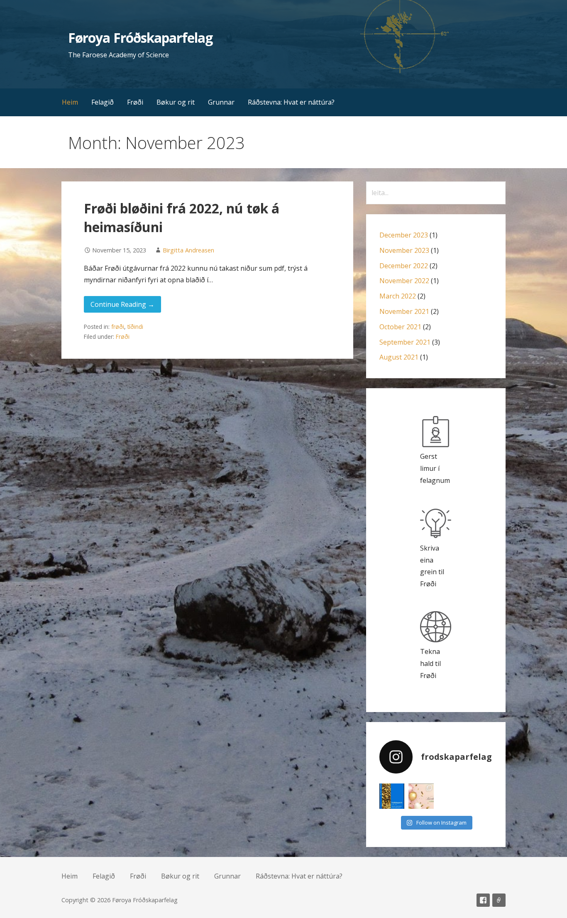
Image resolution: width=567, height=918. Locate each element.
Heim (70, 102)
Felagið (102, 102)
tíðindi (135, 326)
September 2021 (404, 342)
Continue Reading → (122, 304)
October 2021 (400, 326)
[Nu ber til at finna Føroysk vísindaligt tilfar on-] (392, 796)
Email (499, 900)
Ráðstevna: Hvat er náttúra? (291, 102)
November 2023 (404, 250)
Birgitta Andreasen (188, 250)
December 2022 (403, 265)
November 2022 (404, 280)
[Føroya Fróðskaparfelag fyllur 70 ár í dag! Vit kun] (421, 796)
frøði (117, 326)
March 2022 (397, 296)
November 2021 (404, 311)
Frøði (135, 102)
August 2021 (398, 357)
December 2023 (403, 235)
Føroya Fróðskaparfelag (140, 38)
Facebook (483, 900)
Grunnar (221, 102)
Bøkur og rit (175, 102)
